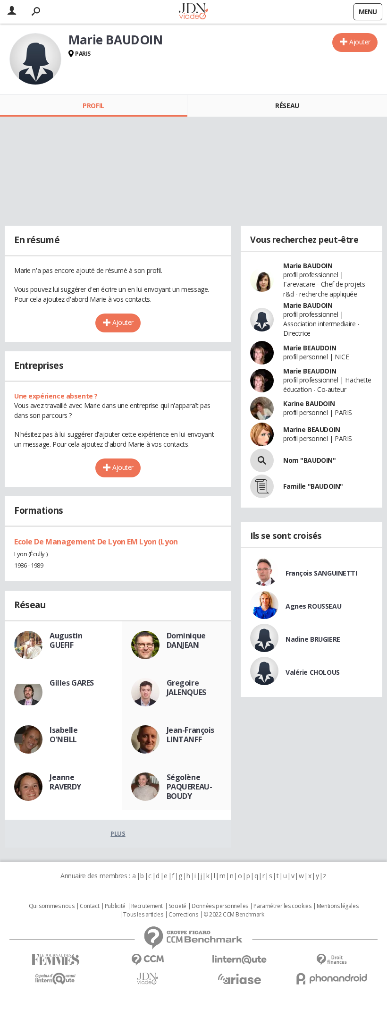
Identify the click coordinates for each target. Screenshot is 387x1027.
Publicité (115, 906)
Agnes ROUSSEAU (313, 606)
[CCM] (147, 960)
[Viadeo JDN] (147, 979)
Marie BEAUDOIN (309, 347)
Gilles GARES (72, 683)
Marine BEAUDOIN (311, 429)
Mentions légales (337, 906)
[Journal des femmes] (55, 960)
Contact (89, 906)
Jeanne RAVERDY (65, 782)
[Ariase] (240, 979)
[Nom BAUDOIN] (262, 460)
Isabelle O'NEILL (64, 735)
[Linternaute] (240, 959)
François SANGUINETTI (321, 573)
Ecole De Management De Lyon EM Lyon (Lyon (96, 541)
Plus (117, 833)
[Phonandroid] (332, 979)
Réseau (287, 105)
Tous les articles (143, 914)
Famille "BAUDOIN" (313, 486)
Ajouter (359, 41)
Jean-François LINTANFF (191, 735)
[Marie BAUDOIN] (35, 59)
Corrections (183, 914)
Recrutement (147, 906)
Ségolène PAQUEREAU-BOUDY (189, 786)
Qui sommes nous (52, 906)
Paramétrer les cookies (282, 906)
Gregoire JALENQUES (186, 687)
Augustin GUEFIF (66, 640)
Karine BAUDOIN (309, 403)
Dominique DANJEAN (186, 640)
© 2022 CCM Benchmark (233, 914)
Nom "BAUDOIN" (309, 460)
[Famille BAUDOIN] (262, 486)
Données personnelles (220, 906)
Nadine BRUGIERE (313, 639)
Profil (93, 105)
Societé (177, 906)
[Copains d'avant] (55, 979)
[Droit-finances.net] (332, 960)
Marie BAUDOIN (308, 265)
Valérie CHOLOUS (313, 672)
